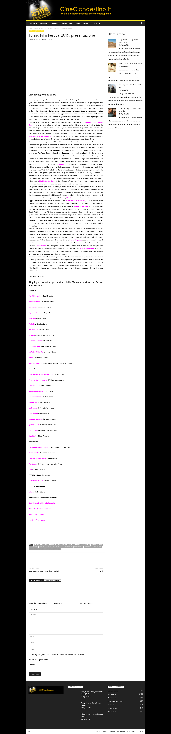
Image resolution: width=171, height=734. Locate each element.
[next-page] (102, 580)
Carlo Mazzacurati (50, 545)
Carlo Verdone (62, 545)
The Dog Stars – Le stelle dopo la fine (130, 86)
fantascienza (33, 547)
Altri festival (112, 694)
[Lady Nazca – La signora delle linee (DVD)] (112, 43)
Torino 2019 (44, 28)
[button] (141, 23)
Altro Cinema (82, 23)
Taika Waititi (97, 547)
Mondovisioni (112, 712)
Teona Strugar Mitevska (37, 549)
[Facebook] (31, 45)
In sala (33, 23)
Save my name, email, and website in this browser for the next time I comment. (58, 655)
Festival (44, 23)
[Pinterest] (41, 45)
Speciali (55, 23)
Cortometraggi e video (115, 701)
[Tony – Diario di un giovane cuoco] (112, 67)
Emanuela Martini (97, 545)
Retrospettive (112, 708)
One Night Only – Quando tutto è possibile (130, 110)
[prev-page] (99, 580)
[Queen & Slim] (65, 592)
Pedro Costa (68, 547)
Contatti (96, 23)
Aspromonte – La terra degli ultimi (44, 571)
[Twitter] (36, 45)
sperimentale (88, 547)
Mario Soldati (50, 547)
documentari (86, 545)
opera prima (59, 547)
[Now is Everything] (91, 592)
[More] (52, 45)
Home (30, 28)
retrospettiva (78, 547)
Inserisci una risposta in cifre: (39, 660)
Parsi (101, 571)
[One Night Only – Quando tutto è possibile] (112, 112)
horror (41, 547)
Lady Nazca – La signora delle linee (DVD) (129, 41)
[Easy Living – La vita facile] (40, 592)
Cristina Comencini (74, 545)
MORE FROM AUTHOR (52, 580)
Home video (67, 23)
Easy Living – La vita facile (38, 603)
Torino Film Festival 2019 (53, 549)
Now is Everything (86, 603)
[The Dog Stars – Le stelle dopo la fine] (112, 88)
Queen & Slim (59, 603)
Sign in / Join (30, 3)
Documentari (112, 698)
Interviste (111, 705)
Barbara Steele (38, 545)
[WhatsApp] (47, 45)
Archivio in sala (113, 691)
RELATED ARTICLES (36, 580)
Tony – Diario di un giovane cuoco (130, 63)
